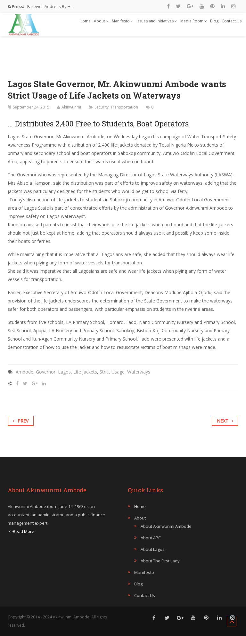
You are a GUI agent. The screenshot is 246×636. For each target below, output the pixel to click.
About (100, 21)
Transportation (124, 107)
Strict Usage (112, 372)
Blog (214, 21)
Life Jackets (85, 372)
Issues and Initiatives (155, 21)
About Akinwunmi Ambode (166, 526)
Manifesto (121, 21)
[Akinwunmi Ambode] (24, 23)
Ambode (24, 372)
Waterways (138, 372)
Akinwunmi (71, 107)
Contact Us (232, 21)
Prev (23, 421)
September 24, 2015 (31, 107)
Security (101, 107)
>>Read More (21, 531)
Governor (45, 372)
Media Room (192, 21)
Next (222, 421)
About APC (151, 538)
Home (85, 21)
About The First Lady (160, 561)
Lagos (64, 372)
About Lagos (153, 549)
